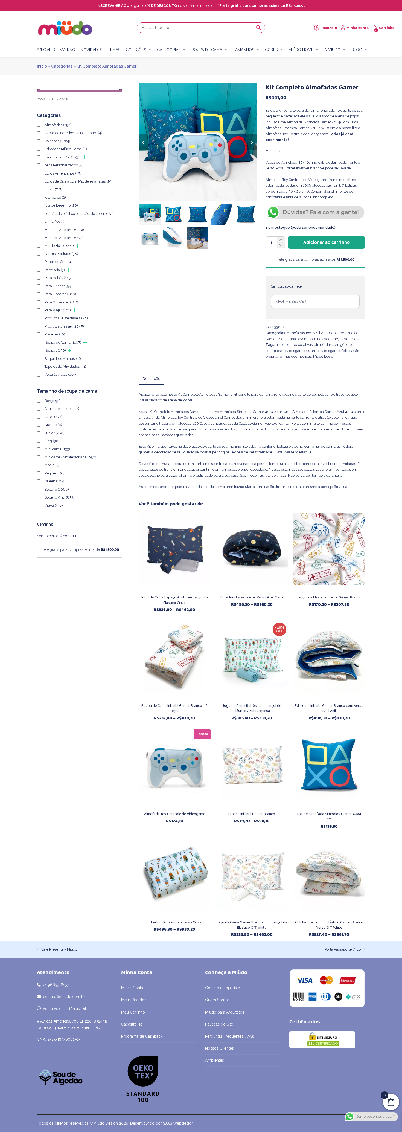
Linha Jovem (297, 339)
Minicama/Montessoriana (70, 457)
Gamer (271, 339)
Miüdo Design (324, 356)
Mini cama (57, 449)
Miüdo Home (59, 246)
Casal (53, 417)
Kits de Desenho (61, 205)
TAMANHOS (243, 50)
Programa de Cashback (141, 1036)
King (52, 441)
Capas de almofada (344, 333)
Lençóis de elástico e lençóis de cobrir (79, 214)
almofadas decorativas (294, 345)
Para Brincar (58, 286)
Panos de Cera (59, 262)
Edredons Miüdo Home (66, 149)
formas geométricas (295, 356)
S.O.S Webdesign (178, 1123)
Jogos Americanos (63, 173)
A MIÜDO (332, 50)
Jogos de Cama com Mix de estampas (79, 181)
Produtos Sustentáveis (66, 318)
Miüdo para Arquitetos (224, 1012)
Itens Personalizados (64, 165)
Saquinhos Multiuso (64, 359)
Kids (281, 339)
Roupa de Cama (63, 342)
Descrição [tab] (151, 379)
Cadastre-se (131, 1024)
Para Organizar (61, 302)
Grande (53, 425)
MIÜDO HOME (301, 50)
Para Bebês (58, 278)
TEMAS (114, 50)
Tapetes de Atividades (65, 366)
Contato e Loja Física (223, 988)
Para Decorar (350, 339)
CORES (271, 50)
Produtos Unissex (64, 326)
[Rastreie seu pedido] (316, 27)
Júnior (55, 433)
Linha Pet (55, 221)
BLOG (356, 50)
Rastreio (329, 28)
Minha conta (357, 28)
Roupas (55, 350)
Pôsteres (55, 334)
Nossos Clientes (219, 1048)
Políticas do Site (219, 1024)
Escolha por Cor (63, 157)
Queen (54, 481)
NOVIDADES (91, 50)
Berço (54, 401)
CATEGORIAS (168, 50)
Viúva (54, 505)
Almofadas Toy (299, 333)
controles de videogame (285, 351)
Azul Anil (320, 333)
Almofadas (58, 125)
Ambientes (214, 1060)
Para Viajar (58, 310)
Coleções (57, 141)
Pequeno (55, 473)
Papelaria (55, 270)
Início (42, 66)
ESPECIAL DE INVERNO (54, 50)
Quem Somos (217, 1000)
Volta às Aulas (60, 374)
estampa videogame (323, 351)
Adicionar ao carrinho (326, 242)
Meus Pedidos (133, 1000)
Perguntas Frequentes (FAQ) (229, 1036)
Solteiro (57, 489)
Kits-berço (55, 197)
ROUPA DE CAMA (206, 50)
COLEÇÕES (136, 50)
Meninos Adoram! (323, 339)
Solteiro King (59, 497)
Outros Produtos (61, 254)
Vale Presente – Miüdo (57, 949)
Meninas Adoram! (64, 230)
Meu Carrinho (133, 1012)
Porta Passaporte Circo (343, 949)
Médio (52, 465)
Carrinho (387, 28)
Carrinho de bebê (62, 409)
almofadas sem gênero (333, 345)
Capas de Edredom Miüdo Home (73, 133)
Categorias (61, 66)
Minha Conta (132, 988)
